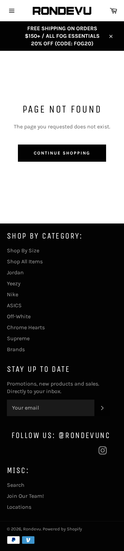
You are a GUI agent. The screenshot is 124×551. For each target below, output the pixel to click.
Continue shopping (62, 153)
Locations (19, 507)
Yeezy (13, 283)
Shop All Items (25, 261)
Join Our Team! (25, 496)
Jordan (15, 272)
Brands (16, 349)
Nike (12, 294)
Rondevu (32, 528)
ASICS (14, 305)
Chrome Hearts (26, 327)
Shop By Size (23, 250)
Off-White (19, 316)
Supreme (18, 338)
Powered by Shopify (62, 528)
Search (15, 485)
